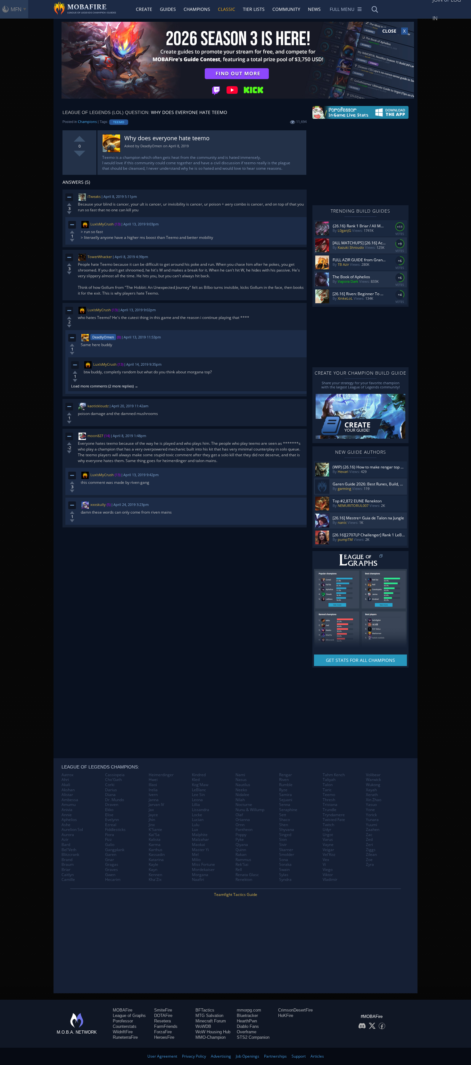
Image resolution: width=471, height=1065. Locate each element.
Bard (66, 844)
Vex (326, 859)
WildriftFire (123, 1031)
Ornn (240, 824)
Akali (66, 784)
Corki (109, 784)
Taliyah (329, 779)
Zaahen (372, 829)
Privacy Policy (194, 1056)
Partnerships (275, 1056)
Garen (110, 854)
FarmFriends (166, 1026)
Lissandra (200, 809)
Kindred (199, 774)
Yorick (371, 814)
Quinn (241, 849)
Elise (109, 814)
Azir (65, 839)
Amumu (69, 804)
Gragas (111, 864)
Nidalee (242, 794)
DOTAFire (163, 1015)
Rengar (285, 774)
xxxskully (98, 504)
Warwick (373, 779)
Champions (197, 9)
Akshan (68, 790)
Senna (284, 804)
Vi (324, 864)
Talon (328, 784)
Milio (196, 859)
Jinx (152, 824)
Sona (283, 859)
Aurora (68, 834)
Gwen (110, 874)
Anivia (67, 809)
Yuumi (371, 824)
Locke (197, 814)
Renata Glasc (247, 874)
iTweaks (94, 196)
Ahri (65, 779)
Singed (285, 834)
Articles (317, 1056)
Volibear (373, 774)
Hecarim (112, 879)
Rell (239, 869)
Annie (67, 814)
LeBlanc (199, 790)
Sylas (283, 874)
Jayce (153, 814)
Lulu (195, 824)
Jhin (152, 819)
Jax (151, 809)
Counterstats (124, 1026)
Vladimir (330, 879)
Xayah (371, 790)
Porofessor (123, 1021)
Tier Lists (254, 9)
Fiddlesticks (115, 829)
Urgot (328, 834)
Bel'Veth (69, 849)
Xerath (372, 794)
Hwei (153, 779)
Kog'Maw (200, 784)
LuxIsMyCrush (102, 224)
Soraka (285, 864)
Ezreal (110, 824)
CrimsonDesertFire (295, 1010)
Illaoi (153, 784)
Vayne (328, 844)
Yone (370, 809)
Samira (285, 794)
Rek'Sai (242, 864)
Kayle (153, 864)
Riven (284, 779)
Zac (369, 834)
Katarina (156, 859)
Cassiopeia (115, 774)
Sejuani (285, 799)
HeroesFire (164, 1037)
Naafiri (198, 879)
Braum (68, 864)
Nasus (241, 779)
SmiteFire (163, 1010)
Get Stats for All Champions (360, 660)
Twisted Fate (334, 819)
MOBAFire (122, 1010)
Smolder (286, 854)
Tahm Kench (334, 774)
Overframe (246, 1031)
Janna (154, 799)
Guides (168, 9)
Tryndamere (334, 814)
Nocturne (244, 804)
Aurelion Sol (72, 829)
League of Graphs (129, 1015)
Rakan (241, 854)
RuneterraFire (125, 1037)
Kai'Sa (154, 834)
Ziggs (371, 849)
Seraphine (288, 809)
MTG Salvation (209, 1015)
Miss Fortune (203, 864)
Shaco (284, 819)
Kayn (153, 869)
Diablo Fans (248, 1026)
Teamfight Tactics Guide (235, 894)
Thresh (329, 799)
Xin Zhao (373, 799)
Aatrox (67, 774)
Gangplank (114, 849)
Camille (68, 879)
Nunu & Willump (250, 809)
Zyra (370, 864)
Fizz (108, 839)
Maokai (198, 844)
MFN (16, 9)
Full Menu (342, 9)
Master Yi (200, 849)
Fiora (109, 834)
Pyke (240, 839)
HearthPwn (247, 1021)
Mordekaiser (203, 869)
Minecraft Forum (210, 1021)
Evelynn (112, 819)
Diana (110, 794)
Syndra (285, 879)
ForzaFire (163, 1031)
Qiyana (242, 844)
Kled (196, 779)
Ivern (153, 794)
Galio (109, 844)
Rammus (243, 859)
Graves (111, 869)
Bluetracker (247, 1015)
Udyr (327, 829)
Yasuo (371, 804)
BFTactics (204, 1010)
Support (299, 1056)
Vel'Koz (329, 854)
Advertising (221, 1056)
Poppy (241, 834)
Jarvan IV (156, 804)
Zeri (369, 844)
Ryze (283, 790)
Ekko (109, 809)
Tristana (330, 804)
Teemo (118, 122)
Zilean (371, 854)
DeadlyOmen (103, 337)
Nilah (240, 799)
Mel (195, 854)
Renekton (244, 879)
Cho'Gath (113, 779)
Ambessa (70, 799)
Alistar (67, 794)
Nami (240, 774)
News (314, 9)
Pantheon (244, 829)
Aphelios (69, 819)
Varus (328, 839)
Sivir (283, 844)
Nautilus (243, 784)
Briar (66, 869)
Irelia (153, 790)
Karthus (155, 849)
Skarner (286, 849)
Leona (197, 799)
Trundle (329, 809)
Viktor (328, 874)
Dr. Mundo (114, 799)
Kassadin (157, 854)
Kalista (155, 839)
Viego (328, 869)
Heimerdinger (161, 774)
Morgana (200, 874)
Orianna (243, 819)
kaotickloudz (98, 405)
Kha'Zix (155, 879)
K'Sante (155, 829)
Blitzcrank (70, 854)
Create (144, 9)
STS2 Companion (253, 1037)
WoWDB (203, 1026)
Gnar (109, 859)
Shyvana (286, 829)
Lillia (196, 804)
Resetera (162, 1021)
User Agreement (162, 1056)
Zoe (369, 859)
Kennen (155, 874)
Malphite (200, 834)
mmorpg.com (249, 1010)
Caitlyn (68, 874)
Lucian (197, 819)
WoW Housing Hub (212, 1031)
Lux (195, 829)
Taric (327, 790)
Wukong (373, 784)
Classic (226, 9)
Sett (282, 814)
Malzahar (200, 839)
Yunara (372, 819)
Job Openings (247, 1056)
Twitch (328, 824)
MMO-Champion (210, 1037)
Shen (283, 824)
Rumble (286, 784)
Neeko (241, 790)
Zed (369, 839)
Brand (67, 859)
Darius (111, 790)
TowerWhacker (99, 256)
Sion (283, 839)
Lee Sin (198, 794)
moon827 (95, 435)
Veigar (328, 849)
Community (286, 9)
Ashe (66, 824)
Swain (284, 869)
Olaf (239, 814)
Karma (155, 844)
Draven (111, 804)
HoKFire (285, 1015)
